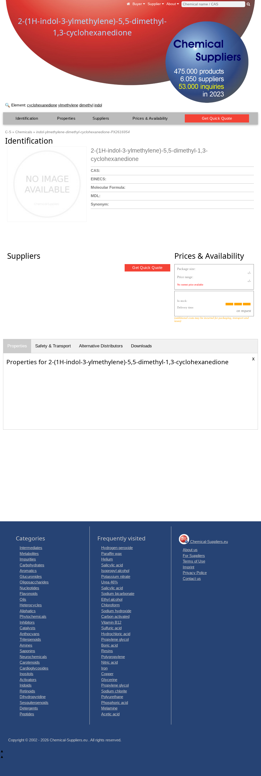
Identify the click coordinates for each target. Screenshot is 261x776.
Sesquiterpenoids (34, 702)
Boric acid (109, 645)
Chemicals (23, 132)
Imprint (188, 567)
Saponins (27, 651)
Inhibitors (27, 622)
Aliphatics (28, 611)
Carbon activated (115, 616)
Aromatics (28, 570)
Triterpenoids (30, 639)
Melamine (109, 708)
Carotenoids (30, 662)
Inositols (26, 674)
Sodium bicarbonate (117, 593)
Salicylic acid (112, 565)
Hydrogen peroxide (117, 548)
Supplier (155, 4)
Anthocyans (30, 634)
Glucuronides (31, 576)
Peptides (27, 714)
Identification (27, 118)
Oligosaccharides (34, 582)
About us (190, 550)
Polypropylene (113, 657)
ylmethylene (68, 105)
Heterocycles (31, 605)
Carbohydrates (32, 565)
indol (98, 105)
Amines (26, 645)
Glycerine (109, 679)
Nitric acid (109, 662)
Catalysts (27, 628)
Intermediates (31, 548)
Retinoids (27, 691)
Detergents (29, 708)
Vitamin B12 (111, 622)
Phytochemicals (33, 616)
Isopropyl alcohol (115, 570)
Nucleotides (29, 588)
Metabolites (29, 553)
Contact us (192, 578)
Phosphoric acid (114, 702)
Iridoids (26, 685)
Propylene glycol (115, 639)
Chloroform (110, 605)
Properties (66, 118)
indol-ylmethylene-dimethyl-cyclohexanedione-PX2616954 (83, 132)
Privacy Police (195, 572)
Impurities (28, 559)
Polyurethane (112, 697)
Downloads (141, 346)
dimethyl (86, 105)
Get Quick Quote (217, 118)
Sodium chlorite (114, 691)
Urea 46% (109, 582)
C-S (8, 132)
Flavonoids (29, 593)
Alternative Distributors (101, 346)
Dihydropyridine (33, 697)
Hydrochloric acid (115, 634)
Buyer (138, 4)
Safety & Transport (53, 346)
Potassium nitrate (115, 576)
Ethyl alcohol (111, 599)
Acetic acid (110, 714)
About (171, 4)
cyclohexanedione (42, 105)
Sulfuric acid (111, 628)
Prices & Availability (150, 118)
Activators (28, 679)
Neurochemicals (33, 657)
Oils (23, 599)
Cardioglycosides (34, 668)
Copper (107, 674)
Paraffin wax (111, 553)
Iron (104, 668)
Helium (107, 559)
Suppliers (101, 118)
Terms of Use (194, 561)
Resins (107, 651)
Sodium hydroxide (116, 611)
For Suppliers (194, 555)
